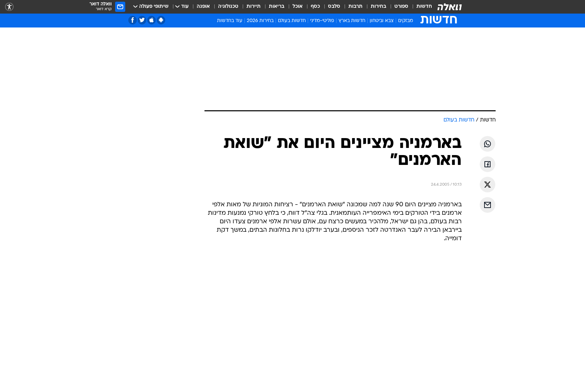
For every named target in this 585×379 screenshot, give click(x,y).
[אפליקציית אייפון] (151, 20)
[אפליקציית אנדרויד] (161, 20)
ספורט (401, 6)
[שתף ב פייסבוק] (487, 164)
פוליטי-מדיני (322, 21)
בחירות (378, 6)
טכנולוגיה (228, 6)
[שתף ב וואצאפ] (487, 144)
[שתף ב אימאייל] (487, 205)
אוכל (297, 6)
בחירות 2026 (260, 21)
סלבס (334, 6)
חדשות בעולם (292, 21)
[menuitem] (420, 7)
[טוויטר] (142, 20)
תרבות (355, 6)
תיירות (253, 6)
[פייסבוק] (132, 20)
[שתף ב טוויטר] (487, 184)
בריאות (276, 6)
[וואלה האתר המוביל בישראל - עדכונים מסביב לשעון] (449, 6)
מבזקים (405, 21)
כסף (315, 6)
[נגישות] (9, 7)
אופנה (203, 6)
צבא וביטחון (382, 21)
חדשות (424, 6)
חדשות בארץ (352, 21)
